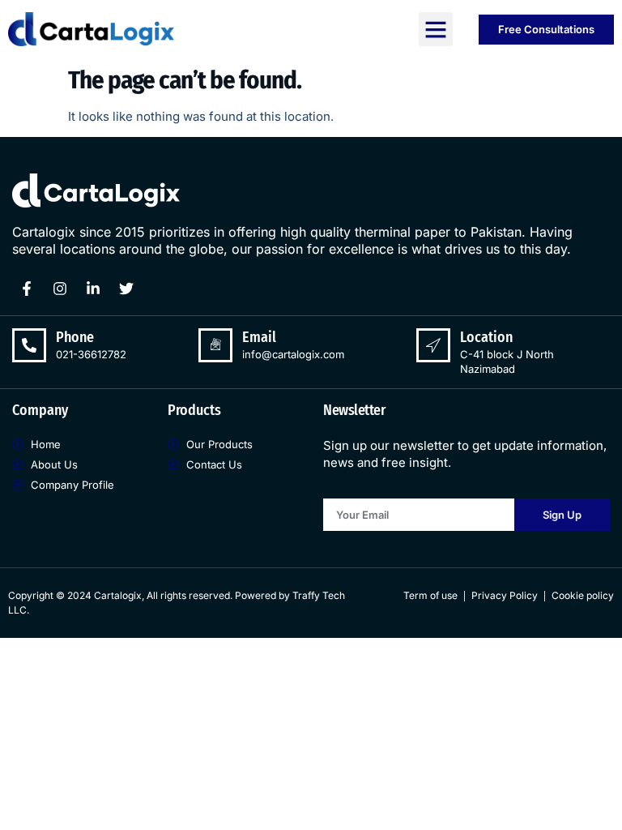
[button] (436, 29)
